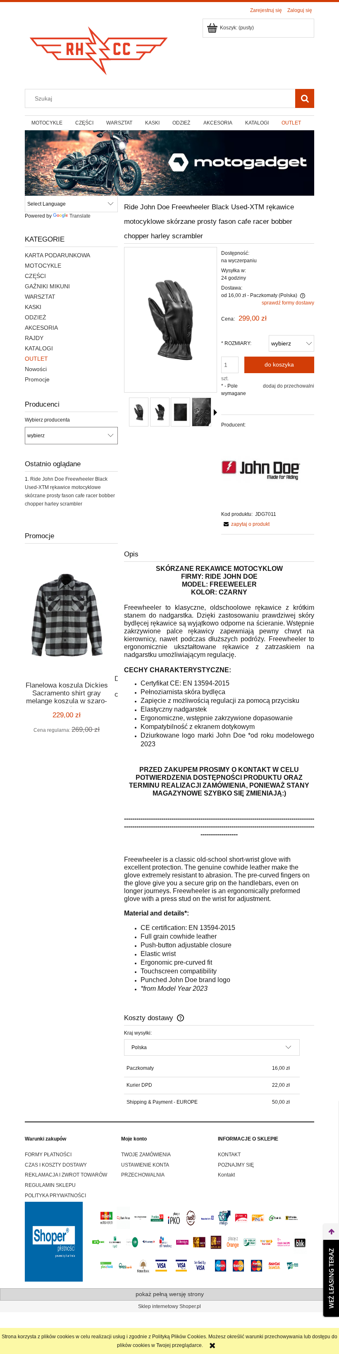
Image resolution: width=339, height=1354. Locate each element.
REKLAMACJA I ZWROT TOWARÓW (66, 1175)
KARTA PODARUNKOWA (57, 255)
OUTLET (36, 358)
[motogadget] (169, 162)
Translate (80, 216)
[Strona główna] (99, 48)
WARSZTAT (40, 296)
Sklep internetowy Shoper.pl (169, 1306)
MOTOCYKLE (43, 265)
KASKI (33, 307)
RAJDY (34, 338)
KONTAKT (229, 1154)
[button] (215, 412)
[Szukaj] (304, 98)
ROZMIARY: (236, 343)
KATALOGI (39, 348)
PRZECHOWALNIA (143, 1175)
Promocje (37, 379)
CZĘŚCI (35, 276)
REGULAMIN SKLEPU (50, 1185)
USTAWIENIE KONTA (145, 1165)
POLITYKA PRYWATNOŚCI (55, 1195)
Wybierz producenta (47, 420)
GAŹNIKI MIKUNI (47, 286)
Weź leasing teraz (331, 1278)
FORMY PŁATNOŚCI (48, 1154)
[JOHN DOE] (261, 469)
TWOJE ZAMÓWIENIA (146, 1154)
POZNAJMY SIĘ (236, 1165)
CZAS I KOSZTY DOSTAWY (56, 1165)
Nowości (36, 369)
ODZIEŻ (35, 317)
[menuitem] (47, 123)
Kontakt (226, 1175)
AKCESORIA (41, 327)
